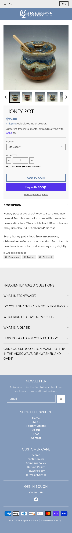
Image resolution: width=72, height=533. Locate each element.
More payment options (36, 194)
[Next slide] (66, 97)
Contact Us (36, 492)
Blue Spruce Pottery (28, 520)
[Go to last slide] (5, 97)
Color (9, 141)
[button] (14, 97)
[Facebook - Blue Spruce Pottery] (36, 499)
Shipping (11, 123)
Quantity (11, 155)
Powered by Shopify (51, 520)
